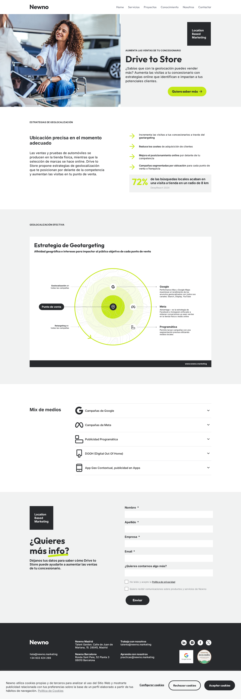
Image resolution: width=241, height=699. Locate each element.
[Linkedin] (184, 642)
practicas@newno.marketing (137, 657)
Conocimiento (170, 7)
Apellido (131, 522)
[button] (64, 572)
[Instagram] (192, 642)
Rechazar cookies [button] (184, 685)
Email (129, 551)
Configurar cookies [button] (152, 685)
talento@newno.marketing (135, 644)
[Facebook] (200, 642)
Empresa (131, 536)
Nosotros (188, 7)
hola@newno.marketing (44, 654)
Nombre (131, 507)
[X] (208, 642)
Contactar (204, 7)
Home (120, 7)
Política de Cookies (51, 690)
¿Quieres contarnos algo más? (146, 566)
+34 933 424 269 (40, 657)
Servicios (134, 7)
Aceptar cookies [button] (219, 685)
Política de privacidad (163, 582)
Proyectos (150, 7)
